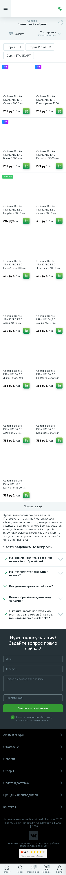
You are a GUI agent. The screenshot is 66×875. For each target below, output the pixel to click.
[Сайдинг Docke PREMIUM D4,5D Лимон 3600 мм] (16, 353)
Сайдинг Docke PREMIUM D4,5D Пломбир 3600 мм (47, 374)
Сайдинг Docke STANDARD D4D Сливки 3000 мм (13, 100)
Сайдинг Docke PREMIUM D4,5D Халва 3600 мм (12, 429)
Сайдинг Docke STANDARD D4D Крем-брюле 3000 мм (47, 101)
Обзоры (8, 771)
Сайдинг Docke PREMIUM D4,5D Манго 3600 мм (46, 319)
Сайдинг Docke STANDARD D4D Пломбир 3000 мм (47, 155)
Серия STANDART (19, 55)
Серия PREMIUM (40, 47)
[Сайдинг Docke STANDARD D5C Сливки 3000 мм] (49, 189)
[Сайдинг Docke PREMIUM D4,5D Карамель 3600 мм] (49, 408)
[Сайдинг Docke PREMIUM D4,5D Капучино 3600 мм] (16, 463)
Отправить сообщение (33, 708)
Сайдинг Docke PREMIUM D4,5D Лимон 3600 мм (13, 374)
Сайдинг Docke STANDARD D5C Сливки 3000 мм (46, 210)
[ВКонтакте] (33, 835)
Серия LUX (14, 47)
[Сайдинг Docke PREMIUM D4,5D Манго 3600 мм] (49, 299)
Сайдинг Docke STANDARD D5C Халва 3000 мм (12, 319)
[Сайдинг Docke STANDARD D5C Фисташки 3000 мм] (49, 244)
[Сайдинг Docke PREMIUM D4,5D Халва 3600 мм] (16, 408)
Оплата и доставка (16, 783)
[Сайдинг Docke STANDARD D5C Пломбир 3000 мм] (16, 244)
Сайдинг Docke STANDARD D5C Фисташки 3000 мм (48, 265)
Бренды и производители (20, 795)
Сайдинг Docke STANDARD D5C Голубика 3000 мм (14, 210)
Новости (9, 759)
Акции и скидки (13, 735)
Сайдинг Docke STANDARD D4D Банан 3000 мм (13, 155)
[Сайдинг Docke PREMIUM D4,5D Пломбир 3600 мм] (49, 353)
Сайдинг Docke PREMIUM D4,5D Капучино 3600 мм (14, 484)
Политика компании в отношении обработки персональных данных (33, 844)
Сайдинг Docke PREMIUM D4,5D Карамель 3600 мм (47, 429)
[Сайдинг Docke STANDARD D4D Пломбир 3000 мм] (49, 134)
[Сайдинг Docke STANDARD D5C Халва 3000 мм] (16, 299)
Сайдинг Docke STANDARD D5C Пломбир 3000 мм (14, 265)
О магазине (11, 747)
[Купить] (26, 111)
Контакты (9, 807)
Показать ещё (33, 506)
